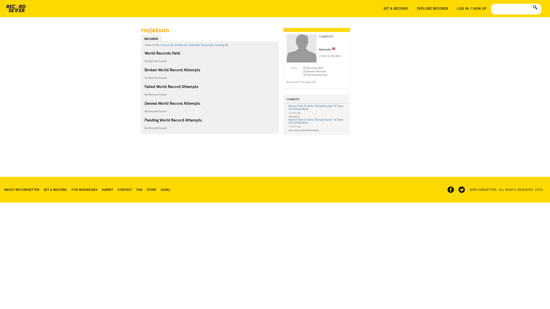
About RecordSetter (22, 189)
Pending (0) (221, 45)
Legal (165, 189)
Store (151, 189)
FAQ (139, 189)
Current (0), (167, 45)
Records (151, 39)
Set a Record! (55, 189)
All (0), (156, 45)
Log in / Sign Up (472, 9)
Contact (125, 189)
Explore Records (432, 9)
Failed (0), (194, 45)
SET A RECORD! (395, 9)
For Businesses (85, 189)
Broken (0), (181, 45)
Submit (107, 189)
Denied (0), (207, 45)
